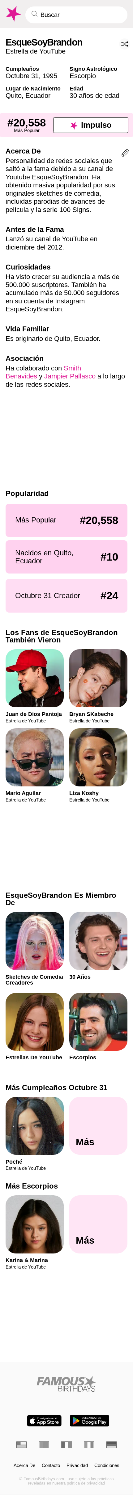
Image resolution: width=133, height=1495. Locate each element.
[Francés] (66, 1444)
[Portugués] (44, 1444)
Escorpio (83, 76)
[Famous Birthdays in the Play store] (89, 1420)
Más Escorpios (32, 1186)
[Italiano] (89, 1444)
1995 (49, 76)
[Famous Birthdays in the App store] (44, 1420)
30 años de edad (94, 95)
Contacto (51, 1465)
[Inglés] (21, 1444)
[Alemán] (111, 1444)
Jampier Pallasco (70, 376)
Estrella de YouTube (36, 51)
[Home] (66, 1384)
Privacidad (77, 1465)
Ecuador (37, 95)
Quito (14, 95)
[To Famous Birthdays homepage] (13, 14)
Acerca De (24, 1465)
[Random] (124, 44)
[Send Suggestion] (125, 154)
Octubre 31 (22, 76)
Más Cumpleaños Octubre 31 (56, 1087)
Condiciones (106, 1465)
